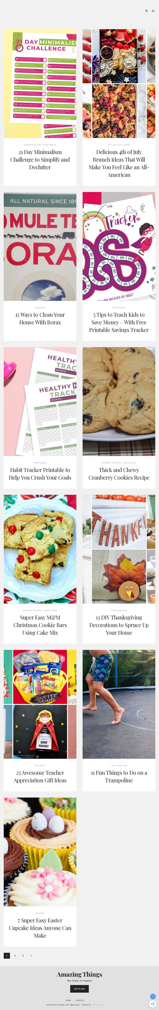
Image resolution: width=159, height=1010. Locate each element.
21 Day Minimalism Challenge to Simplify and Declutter (40, 159)
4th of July (115, 145)
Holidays (40, 765)
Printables (50, 145)
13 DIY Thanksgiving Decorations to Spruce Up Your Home (119, 625)
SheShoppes (98, 1005)
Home (68, 1000)
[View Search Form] (146, 11)
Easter (40, 913)
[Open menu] (153, 10)
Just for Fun (119, 765)
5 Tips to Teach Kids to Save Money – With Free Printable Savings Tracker (119, 322)
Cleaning (40, 308)
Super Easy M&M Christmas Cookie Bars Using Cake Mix (40, 625)
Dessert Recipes (111, 463)
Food (127, 145)
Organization (32, 145)
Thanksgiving (119, 610)
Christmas (129, 463)
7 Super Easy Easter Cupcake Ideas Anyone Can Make (40, 927)
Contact (80, 1000)
